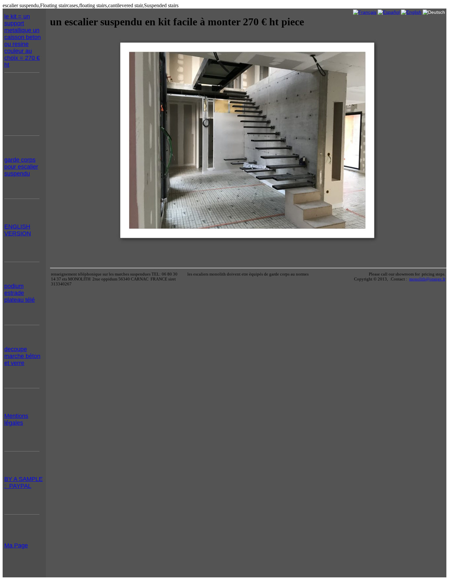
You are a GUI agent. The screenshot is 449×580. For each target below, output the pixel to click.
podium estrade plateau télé (19, 293)
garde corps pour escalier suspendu (21, 167)
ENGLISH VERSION (17, 230)
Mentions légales (16, 419)
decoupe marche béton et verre (22, 356)
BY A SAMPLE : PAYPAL (23, 482)
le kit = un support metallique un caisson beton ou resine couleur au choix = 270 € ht (22, 40)
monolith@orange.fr (427, 279)
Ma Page (16, 545)
